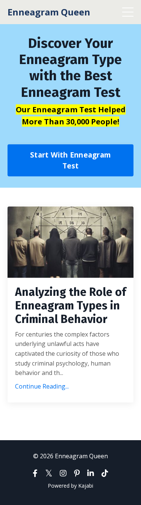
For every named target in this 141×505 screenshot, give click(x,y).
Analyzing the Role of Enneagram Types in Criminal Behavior (70, 305)
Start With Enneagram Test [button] (70, 160)
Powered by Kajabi (70, 485)
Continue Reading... (42, 386)
